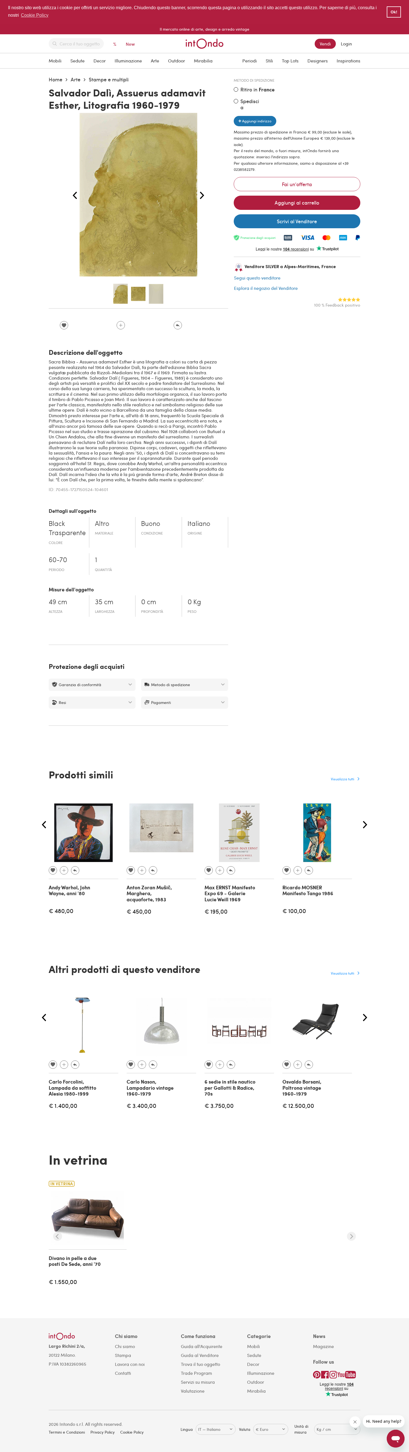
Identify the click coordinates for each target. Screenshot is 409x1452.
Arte (155, 61)
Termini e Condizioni (67, 1432)
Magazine (323, 1346)
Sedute (77, 61)
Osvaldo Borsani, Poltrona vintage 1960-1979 (301, 1087)
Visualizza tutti (342, 778)
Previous (75, 195)
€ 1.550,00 (63, 1282)
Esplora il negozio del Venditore (266, 288)
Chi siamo (125, 1346)
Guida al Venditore (200, 1355)
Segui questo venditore (257, 278)
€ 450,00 (139, 911)
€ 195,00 (216, 911)
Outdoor (176, 61)
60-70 (58, 560)
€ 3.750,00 (219, 1105)
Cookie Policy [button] (34, 15)
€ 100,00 (294, 911)
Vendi (325, 44)
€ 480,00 (61, 911)
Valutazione (192, 1391)
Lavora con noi (130, 1364)
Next (202, 195)
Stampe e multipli (109, 79)
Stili (269, 61)
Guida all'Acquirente (201, 1346)
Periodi (249, 61)
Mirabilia (203, 61)
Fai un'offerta (297, 184)
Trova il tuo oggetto (200, 1364)
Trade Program (196, 1373)
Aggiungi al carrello (297, 202)
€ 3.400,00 (141, 1105)
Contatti (123, 1373)
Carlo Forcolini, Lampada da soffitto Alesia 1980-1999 (72, 1087)
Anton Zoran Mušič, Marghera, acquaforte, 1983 (149, 893)
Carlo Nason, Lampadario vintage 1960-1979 (150, 1087)
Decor (99, 61)
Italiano (199, 524)
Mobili (55, 61)
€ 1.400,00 (63, 1105)
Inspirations (348, 61)
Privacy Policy (102, 1432)
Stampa (123, 1355)
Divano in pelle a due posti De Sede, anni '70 (75, 1261)
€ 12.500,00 (298, 1105)
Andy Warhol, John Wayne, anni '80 (69, 890)
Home (55, 79)
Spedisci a (249, 104)
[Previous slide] (57, 1236)
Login (346, 44)
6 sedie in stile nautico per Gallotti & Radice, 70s (229, 1087)
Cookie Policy (132, 1432)
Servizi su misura (198, 1382)
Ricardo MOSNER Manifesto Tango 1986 (307, 890)
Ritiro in (257, 89)
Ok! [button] (394, 12)
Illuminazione (128, 61)
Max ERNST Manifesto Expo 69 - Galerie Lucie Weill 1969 (229, 893)
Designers (317, 61)
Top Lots (290, 61)
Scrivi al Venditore (297, 221)
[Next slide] (351, 1236)
